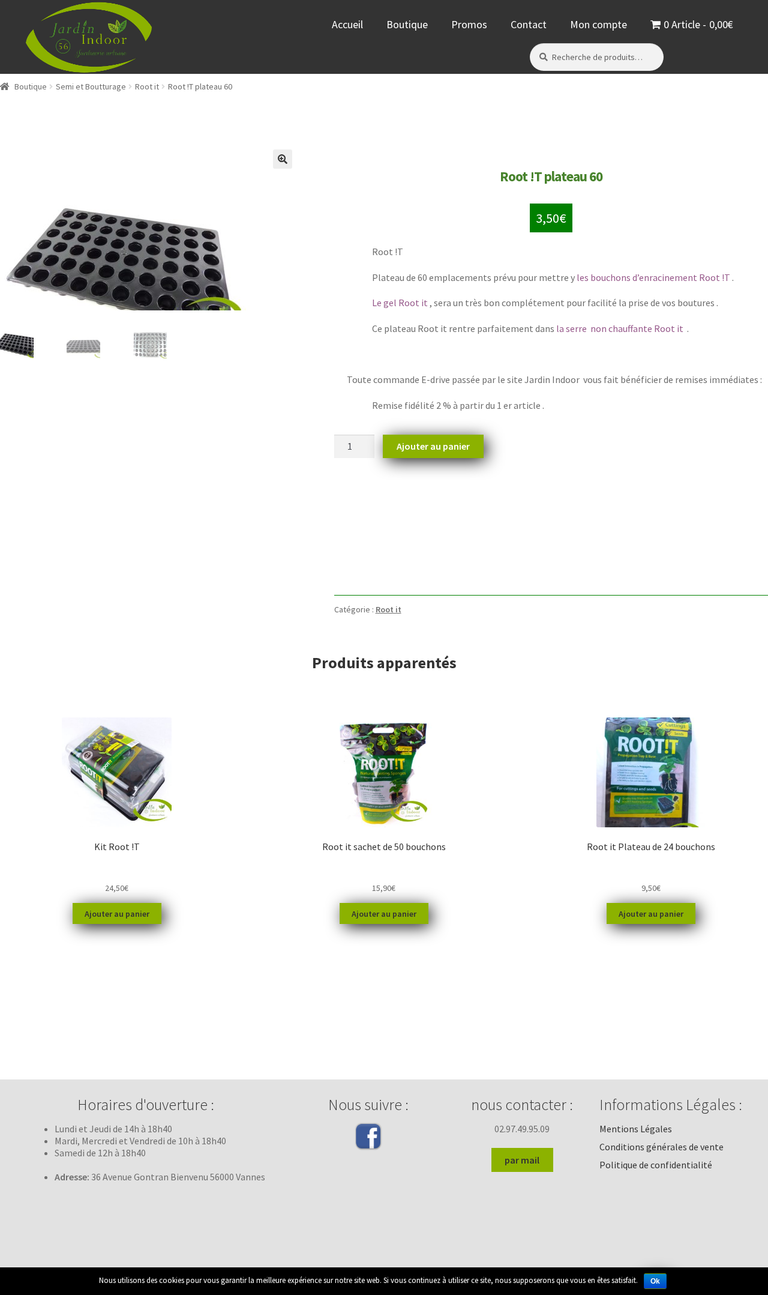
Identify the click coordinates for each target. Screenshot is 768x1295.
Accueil (347, 24)
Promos (469, 24)
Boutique (407, 24)
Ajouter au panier (433, 446)
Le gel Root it (400, 303)
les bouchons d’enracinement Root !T (653, 277)
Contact (529, 24)
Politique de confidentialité (655, 1165)
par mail (522, 1160)
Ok (655, 1281)
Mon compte (598, 24)
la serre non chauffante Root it (620, 328)
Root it (147, 86)
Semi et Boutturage (91, 86)
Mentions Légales (635, 1129)
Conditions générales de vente (661, 1147)
